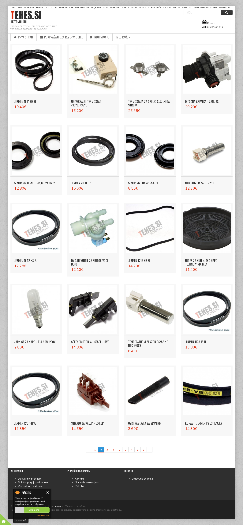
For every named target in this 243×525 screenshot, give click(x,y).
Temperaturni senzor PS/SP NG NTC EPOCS (148, 344)
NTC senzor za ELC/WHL (200, 183)
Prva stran (25, 37)
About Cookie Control (17, 492)
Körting (161, 7)
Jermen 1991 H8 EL (25, 101)
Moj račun (123, 37)
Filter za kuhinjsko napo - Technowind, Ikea (202, 262)
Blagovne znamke (142, 478)
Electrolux (72, 7)
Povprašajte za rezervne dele (63, 37)
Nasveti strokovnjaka (87, 482)
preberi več (21, 520)
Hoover (121, 7)
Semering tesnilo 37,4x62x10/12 (34, 183)
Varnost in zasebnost (30, 486)
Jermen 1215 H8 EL (139, 260)
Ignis (143, 7)
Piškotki (79, 486)
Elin (83, 7)
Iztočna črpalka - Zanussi (202, 101)
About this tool (42, 516)
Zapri (48, 492)
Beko (31, 7)
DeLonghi (59, 7)
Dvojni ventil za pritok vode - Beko (90, 262)
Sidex (196, 7)
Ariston (21, 7)
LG (169, 7)
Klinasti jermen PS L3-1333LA (203, 423)
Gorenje (91, 7)
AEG (14, 7)
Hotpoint (133, 7)
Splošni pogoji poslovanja (33, 482)
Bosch (39, 7)
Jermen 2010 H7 (81, 183)
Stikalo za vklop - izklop (87, 423)
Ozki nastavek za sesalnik (144, 423)
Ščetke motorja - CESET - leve (90, 342)
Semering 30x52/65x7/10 (143, 183)
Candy (48, 7)
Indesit (151, 7)
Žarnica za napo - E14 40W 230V (34, 342)
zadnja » (159, 449)
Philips (176, 7)
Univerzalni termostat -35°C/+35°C (86, 103)
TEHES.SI (25, 17)
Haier (112, 7)
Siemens (205, 7)
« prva (80, 449)
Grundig (103, 7)
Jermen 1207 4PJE (25, 423)
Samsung (187, 7)
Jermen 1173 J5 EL (195, 342)
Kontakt (79, 478)
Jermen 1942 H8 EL (25, 260)
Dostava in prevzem (29, 478)
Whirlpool (225, 7)
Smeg (214, 7)
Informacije (101, 37)
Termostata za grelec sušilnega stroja (149, 103)
